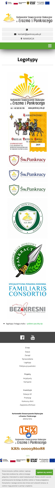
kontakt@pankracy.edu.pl (28, 34)
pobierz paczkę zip (35, 323)
